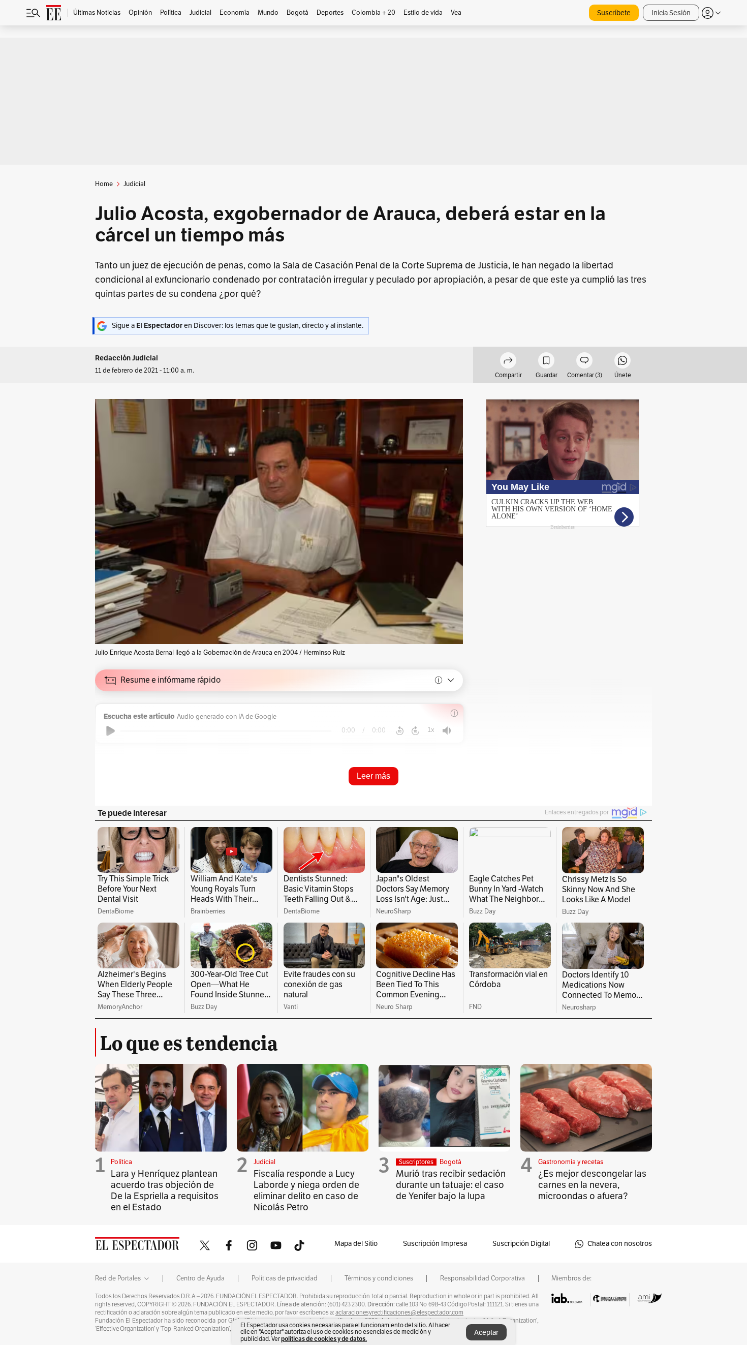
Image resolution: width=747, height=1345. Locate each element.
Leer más (373, 776)
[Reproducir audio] (110, 731)
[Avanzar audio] (415, 731)
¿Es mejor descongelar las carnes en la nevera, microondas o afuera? (592, 1185)
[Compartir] (508, 362)
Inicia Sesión (671, 13)
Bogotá (450, 1162)
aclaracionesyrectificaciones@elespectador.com (399, 1312)
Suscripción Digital (521, 1243)
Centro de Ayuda (200, 1278)
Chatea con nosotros (619, 1243)
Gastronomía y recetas (570, 1162)
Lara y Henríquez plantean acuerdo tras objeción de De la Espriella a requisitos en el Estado (165, 1190)
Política (121, 1162)
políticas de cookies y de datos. (324, 1338)
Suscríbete (614, 13)
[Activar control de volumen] (447, 730)
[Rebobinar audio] (399, 731)
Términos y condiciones (379, 1278)
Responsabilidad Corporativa (482, 1278)
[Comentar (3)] (584, 362)
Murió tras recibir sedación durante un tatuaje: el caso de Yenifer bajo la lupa (451, 1185)
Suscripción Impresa (435, 1243)
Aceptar (486, 1332)
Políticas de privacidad (285, 1278)
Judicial (264, 1162)
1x (430, 729)
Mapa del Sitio (356, 1243)
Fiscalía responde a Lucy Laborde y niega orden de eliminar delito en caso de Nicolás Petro (306, 1190)
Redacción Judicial (126, 358)
